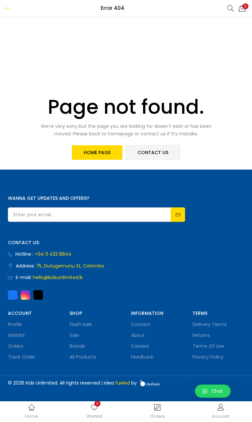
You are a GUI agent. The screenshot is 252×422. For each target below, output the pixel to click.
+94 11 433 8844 (53, 254)
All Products (83, 357)
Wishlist (16, 335)
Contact (140, 324)
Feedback (142, 357)
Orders (15, 346)
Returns (201, 335)
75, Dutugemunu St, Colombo (70, 266)
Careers (140, 346)
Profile (15, 324)
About (138, 335)
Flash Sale (81, 324)
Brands (77, 346)
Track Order (21, 357)
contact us (152, 152)
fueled (122, 383)
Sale (74, 335)
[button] (242, 8)
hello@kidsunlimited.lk (58, 277)
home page (97, 152)
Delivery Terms (210, 324)
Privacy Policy (208, 357)
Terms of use (208, 346)
